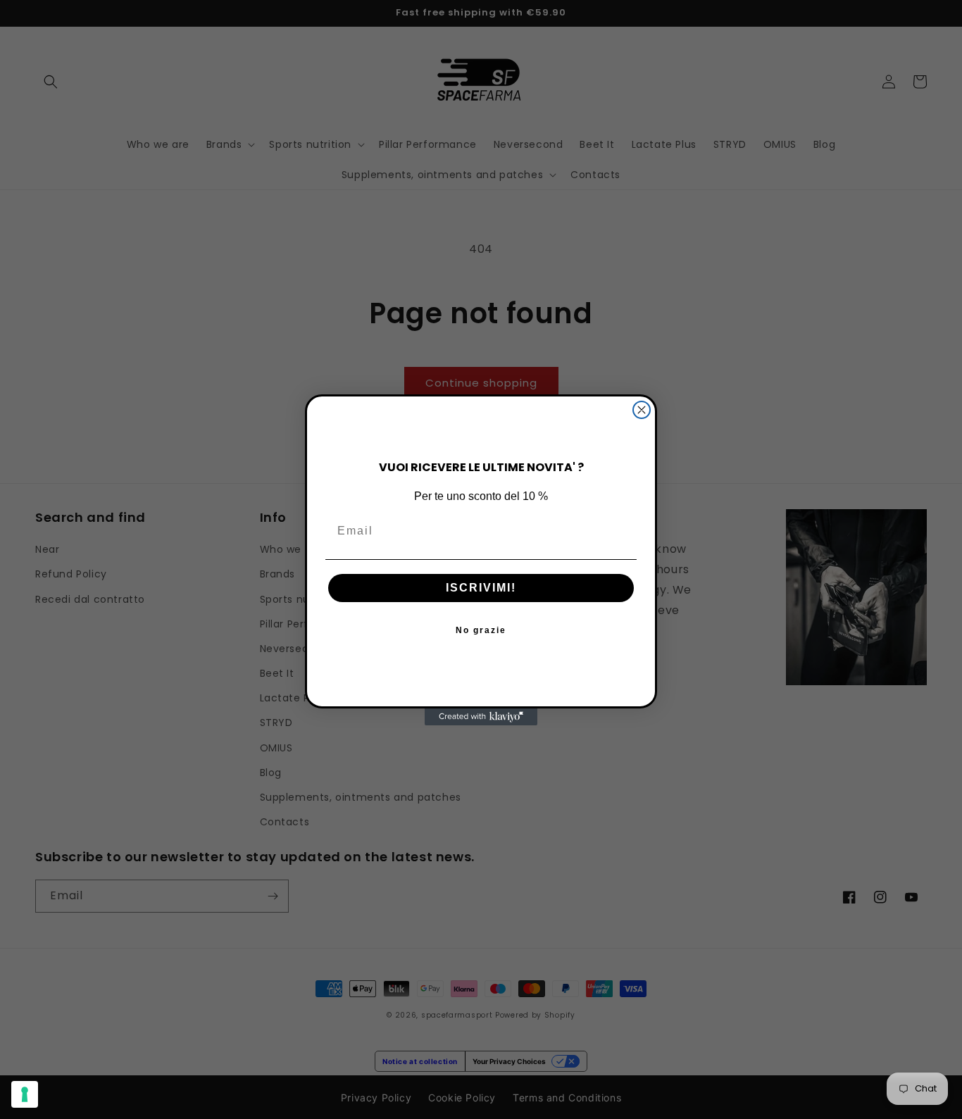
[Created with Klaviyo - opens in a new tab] (481, 716)
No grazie (481, 629)
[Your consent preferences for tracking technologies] (24, 1094)
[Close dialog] (641, 409)
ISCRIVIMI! (481, 587)
